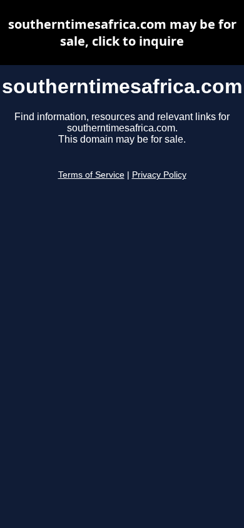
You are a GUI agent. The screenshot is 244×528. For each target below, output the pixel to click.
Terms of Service (91, 175)
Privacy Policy (159, 175)
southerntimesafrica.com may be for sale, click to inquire (122, 32)
